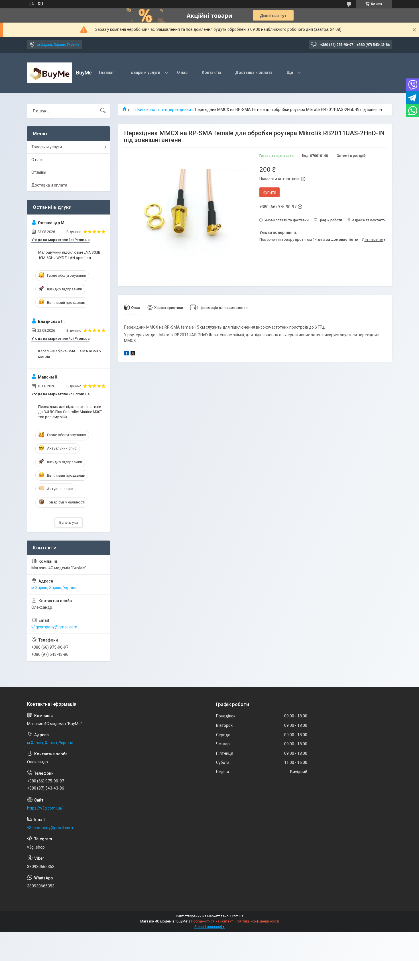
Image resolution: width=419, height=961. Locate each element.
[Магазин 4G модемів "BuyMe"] (49, 72)
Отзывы (38, 172)
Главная (107, 72)
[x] (133, 354)
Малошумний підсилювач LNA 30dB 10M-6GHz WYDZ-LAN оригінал (69, 255)
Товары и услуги (144, 72)
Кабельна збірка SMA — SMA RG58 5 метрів (69, 353)
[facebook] (126, 354)
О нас (182, 72)
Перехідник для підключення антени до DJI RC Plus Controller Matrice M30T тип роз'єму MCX (70, 411)
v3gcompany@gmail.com (54, 627)
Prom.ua (236, 916)
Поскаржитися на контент (212, 921)
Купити (269, 192)
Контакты (211, 72)
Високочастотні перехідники (164, 109)
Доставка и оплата (253, 72)
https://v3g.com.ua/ (45, 808)
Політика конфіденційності (257, 921)
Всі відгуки (68, 522)
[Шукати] (103, 111)
